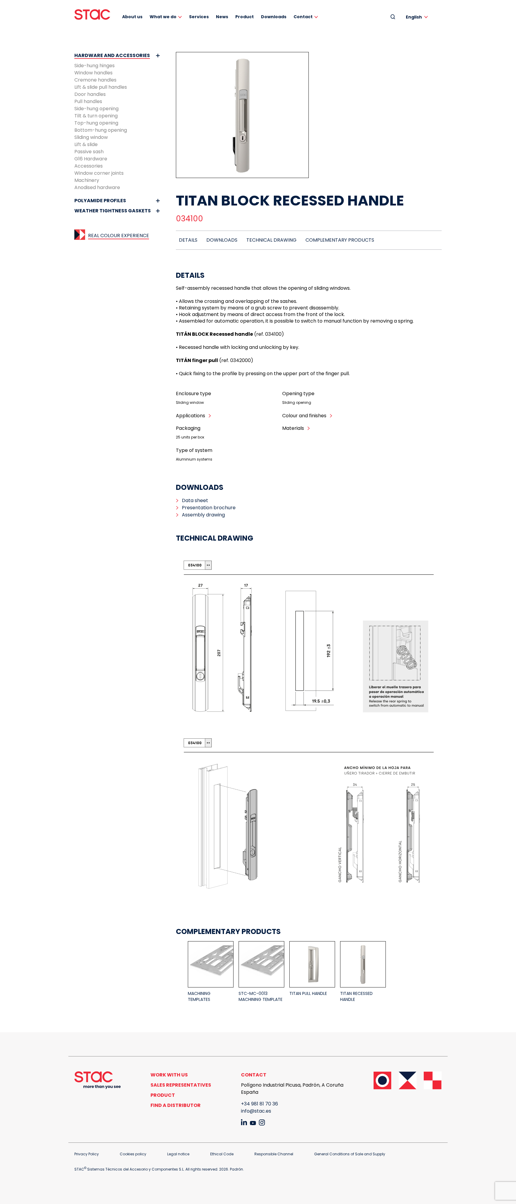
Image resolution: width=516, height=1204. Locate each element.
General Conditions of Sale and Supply (349, 1154)
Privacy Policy (86, 1154)
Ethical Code (222, 1154)
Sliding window (91, 137)
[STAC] (92, 14)
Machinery (86, 180)
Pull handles (88, 101)
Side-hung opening (96, 108)
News (222, 17)
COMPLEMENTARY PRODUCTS (339, 240)
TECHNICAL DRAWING (271, 240)
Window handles (93, 72)
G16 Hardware (90, 158)
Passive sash (89, 151)
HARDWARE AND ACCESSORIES (112, 55)
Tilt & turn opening (96, 115)
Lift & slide (86, 144)
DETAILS (188, 240)
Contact (303, 17)
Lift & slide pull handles (100, 87)
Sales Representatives (180, 1085)
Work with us (169, 1074)
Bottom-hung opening (100, 130)
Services (199, 17)
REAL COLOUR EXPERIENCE (118, 235)
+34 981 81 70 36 (259, 1103)
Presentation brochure (209, 507)
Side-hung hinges (94, 65)
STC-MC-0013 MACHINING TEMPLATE (260, 996)
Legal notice (178, 1154)
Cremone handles (95, 79)
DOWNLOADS (221, 240)
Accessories (88, 165)
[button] (418, 17)
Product (244, 17)
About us (132, 17)
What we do (163, 17)
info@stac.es (256, 1111)
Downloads (273, 17)
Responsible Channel (273, 1154)
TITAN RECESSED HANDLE (356, 996)
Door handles (90, 94)
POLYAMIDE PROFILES (100, 200)
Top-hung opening (96, 122)
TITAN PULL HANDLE (308, 993)
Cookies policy (133, 1154)
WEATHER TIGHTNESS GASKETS (112, 210)
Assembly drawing (203, 514)
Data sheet (195, 500)
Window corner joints (99, 173)
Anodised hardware (97, 187)
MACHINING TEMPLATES (199, 996)
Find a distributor (175, 1105)
